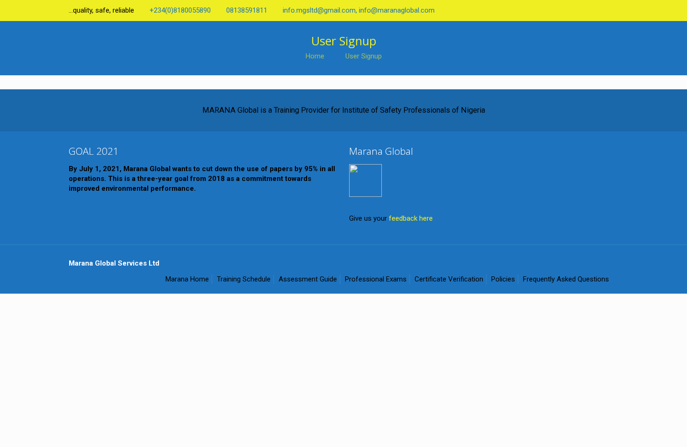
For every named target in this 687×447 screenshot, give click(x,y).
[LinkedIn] (601, 10)
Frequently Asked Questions (566, 279)
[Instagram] (613, 10)
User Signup (363, 56)
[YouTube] (588, 10)
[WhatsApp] (538, 10)
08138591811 (246, 10)
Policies (503, 279)
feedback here (411, 218)
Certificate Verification (449, 279)
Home (315, 56)
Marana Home (187, 279)
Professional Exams (376, 279)
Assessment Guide (308, 279)
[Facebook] (550, 10)
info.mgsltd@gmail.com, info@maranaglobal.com (359, 10)
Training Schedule (244, 279)
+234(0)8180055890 (180, 10)
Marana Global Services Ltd (114, 263)
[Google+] (563, 10)
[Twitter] (575, 10)
